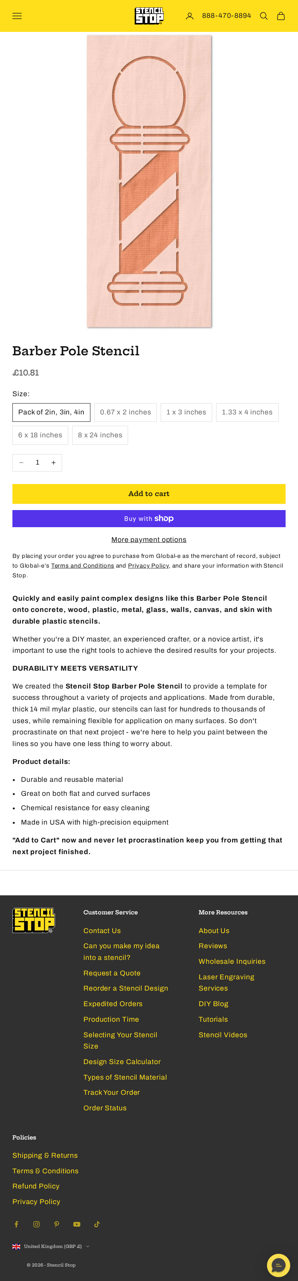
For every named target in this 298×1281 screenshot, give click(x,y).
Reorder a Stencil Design (125, 988)
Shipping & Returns (45, 1155)
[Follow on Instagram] (36, 1224)
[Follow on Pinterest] (57, 1224)
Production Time (111, 1019)
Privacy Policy (36, 1202)
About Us (214, 931)
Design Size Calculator (122, 1062)
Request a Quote (112, 973)
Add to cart (149, 493)
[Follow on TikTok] (97, 1224)
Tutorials (213, 1019)
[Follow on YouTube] (77, 1224)
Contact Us (102, 931)
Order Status (105, 1108)
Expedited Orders (113, 1004)
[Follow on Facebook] (16, 1224)
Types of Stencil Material (125, 1077)
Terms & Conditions (45, 1171)
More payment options (149, 540)
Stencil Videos (223, 1035)
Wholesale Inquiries (232, 961)
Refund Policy (36, 1186)
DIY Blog (214, 1004)
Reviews (213, 946)
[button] (278, 1265)
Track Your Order (111, 1092)
